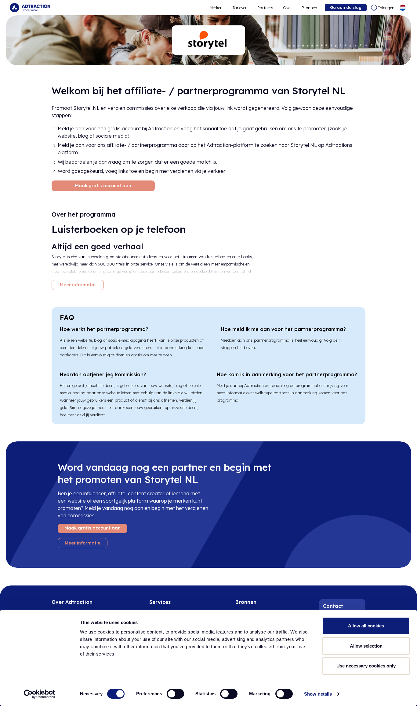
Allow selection (366, 645)
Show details (318, 694)
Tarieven (240, 7)
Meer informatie (78, 285)
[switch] (175, 694)
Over (287, 7)
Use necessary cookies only (366, 665)
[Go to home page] (30, 7)
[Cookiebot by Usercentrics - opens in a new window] (39, 694)
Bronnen (309, 7)
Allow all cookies (366, 625)
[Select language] (402, 7)
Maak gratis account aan (103, 185)
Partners (265, 7)
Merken (216, 7)
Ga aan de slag (345, 7)
